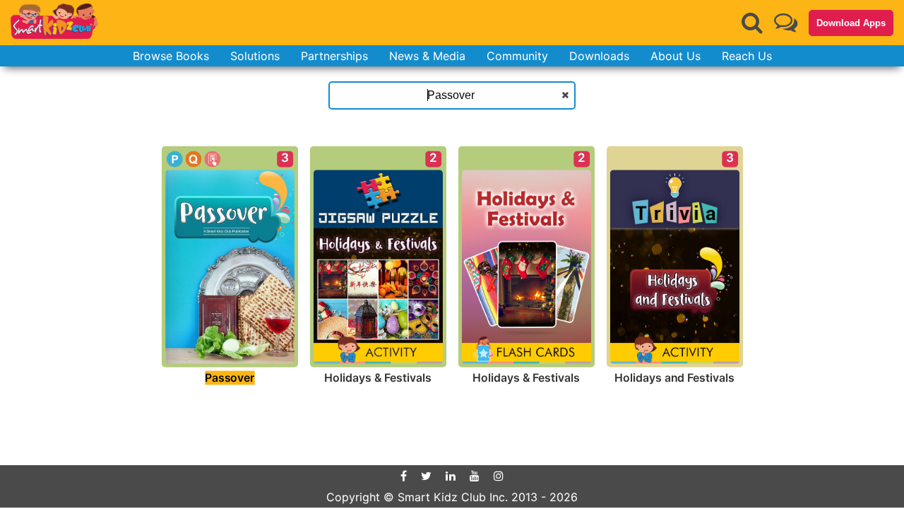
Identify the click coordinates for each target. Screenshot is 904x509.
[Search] (752, 22)
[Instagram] (498, 476)
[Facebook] (403, 476)
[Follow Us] (786, 22)
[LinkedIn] (450, 476)
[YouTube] (474, 476)
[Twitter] (426, 476)
